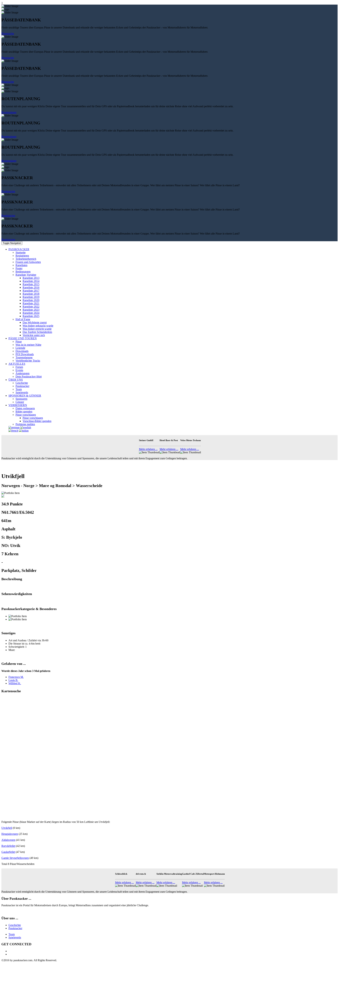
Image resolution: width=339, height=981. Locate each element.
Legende (20, 347)
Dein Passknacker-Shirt (29, 376)
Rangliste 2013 (31, 277)
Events (19, 370)
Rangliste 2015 (31, 284)
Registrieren (22, 255)
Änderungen (22, 373)
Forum (19, 366)
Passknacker (8, 191)
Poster (19, 268)
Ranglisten (21, 265)
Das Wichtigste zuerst (35, 322)
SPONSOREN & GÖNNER (24, 395)
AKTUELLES (16, 363)
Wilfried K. (14, 683)
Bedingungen (23, 271)
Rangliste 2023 (31, 309)
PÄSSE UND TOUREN (22, 338)
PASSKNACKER (18, 249)
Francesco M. (16, 676)
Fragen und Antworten (28, 261)
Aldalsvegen (8, 839)
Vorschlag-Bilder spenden (37, 421)
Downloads (22, 351)
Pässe (19, 341)
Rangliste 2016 (31, 287)
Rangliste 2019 (31, 296)
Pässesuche (7, 33)
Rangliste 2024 (31, 312)
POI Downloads (25, 354)
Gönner (20, 401)
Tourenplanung (24, 357)
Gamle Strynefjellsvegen (15, 857)
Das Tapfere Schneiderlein (37, 331)
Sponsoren (21, 398)
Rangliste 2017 (31, 290)
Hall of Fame (23, 319)
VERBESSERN (17, 405)
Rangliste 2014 (31, 281)
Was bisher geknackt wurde (38, 325)
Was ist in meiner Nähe (28, 344)
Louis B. (13, 680)
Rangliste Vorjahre (26, 274)
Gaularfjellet (8, 851)
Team (19, 389)
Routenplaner (8, 112)
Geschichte (22, 382)
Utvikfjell (6, 827)
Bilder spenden (24, 411)
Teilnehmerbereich (26, 258)
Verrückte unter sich (34, 335)
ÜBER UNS (15, 379)
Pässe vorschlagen (26, 414)
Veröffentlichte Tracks (28, 360)
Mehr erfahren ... (148, 449)
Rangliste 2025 (31, 316)
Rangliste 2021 (31, 303)
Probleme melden (25, 424)
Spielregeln (22, 392)
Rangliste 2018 (31, 293)
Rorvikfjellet (8, 845)
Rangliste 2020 (31, 300)
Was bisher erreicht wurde (37, 328)
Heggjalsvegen (9, 833)
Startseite (21, 252)
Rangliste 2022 (31, 306)
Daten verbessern (25, 408)
